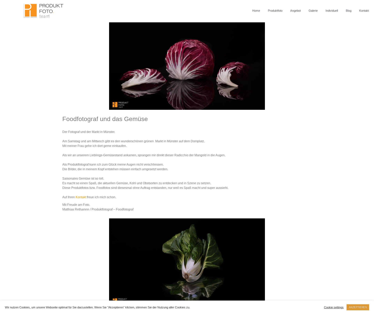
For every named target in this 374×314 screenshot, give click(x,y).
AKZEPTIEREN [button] (358, 307)
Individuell (331, 10)
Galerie (313, 10)
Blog (348, 10)
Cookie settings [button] (334, 307)
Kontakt (364, 10)
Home (256, 10)
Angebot (295, 10)
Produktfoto (275, 10)
